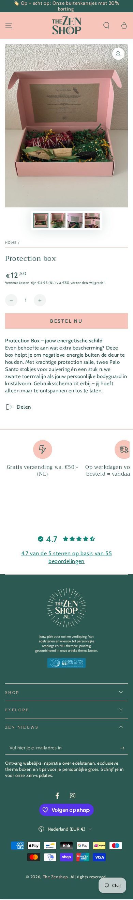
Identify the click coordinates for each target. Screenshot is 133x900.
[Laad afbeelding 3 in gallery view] (75, 220)
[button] (106, 25)
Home (11, 242)
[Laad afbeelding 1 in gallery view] (40, 220)
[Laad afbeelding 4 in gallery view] (92, 220)
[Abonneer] (124, 748)
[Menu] (9, 25)
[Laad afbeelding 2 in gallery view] (57, 220)
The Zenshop (56, 876)
